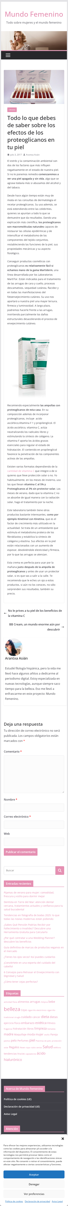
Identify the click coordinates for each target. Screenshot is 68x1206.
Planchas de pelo (43, 1041)
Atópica (44, 1002)
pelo (14, 1040)
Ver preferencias (34, 1194)
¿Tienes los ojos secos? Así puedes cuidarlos (29, 957)
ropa (28, 1047)
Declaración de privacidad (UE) (22, 1106)
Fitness (51, 1023)
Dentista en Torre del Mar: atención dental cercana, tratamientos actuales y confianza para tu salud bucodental (33, 905)
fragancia (8, 1029)
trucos (21, 1053)
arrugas (35, 1002)
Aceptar (34, 1174)
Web (7, 834)
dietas (54, 1017)
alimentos (23, 1001)
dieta (45, 1016)
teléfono (57, 1047)
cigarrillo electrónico (37, 1010)
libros (30, 1028)
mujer (39, 1034)
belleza (12, 1009)
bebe (51, 1002)
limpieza (40, 1028)
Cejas (24, 1010)
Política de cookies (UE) (17, 1099)
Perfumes (23, 1040)
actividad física (10, 1002)
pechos (7, 1041)
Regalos (14, 1047)
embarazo (28, 1023)
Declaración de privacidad (37, 1201)
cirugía (17, 1017)
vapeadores (30, 1054)
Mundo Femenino (34, 14)
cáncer (36, 1017)
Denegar (34, 1184)
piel (32, 1040)
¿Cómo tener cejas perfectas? (21, 981)
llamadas (51, 1029)
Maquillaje (20, 1034)
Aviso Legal (57, 1201)
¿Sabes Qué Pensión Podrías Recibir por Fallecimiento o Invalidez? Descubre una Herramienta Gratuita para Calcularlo (27, 928)
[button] (63, 1138)
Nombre (10, 799)
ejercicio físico (12, 1023)
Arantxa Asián (33, 154)
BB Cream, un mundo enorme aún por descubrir (34, 626)
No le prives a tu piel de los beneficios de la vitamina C (35, 613)
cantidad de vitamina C (20, 471)
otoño (47, 1034)
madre (8, 1034)
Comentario (13, 751)
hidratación (19, 1028)
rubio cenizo (36, 1047)
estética (41, 1023)
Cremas (12, 110)
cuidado (26, 1017)
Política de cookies (14, 1201)
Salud (48, 1046)
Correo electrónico (17, 817)
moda (31, 1034)
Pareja (54, 1034)
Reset (22, 1047)
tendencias (10, 1053)
